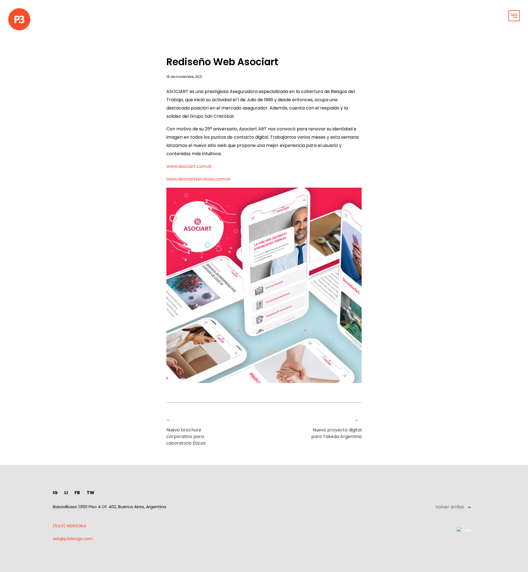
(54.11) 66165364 (69, 526)
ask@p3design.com (73, 538)
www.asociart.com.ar (189, 166)
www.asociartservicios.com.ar (198, 179)
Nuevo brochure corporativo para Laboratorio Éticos (186, 436)
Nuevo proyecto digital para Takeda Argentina (336, 433)
